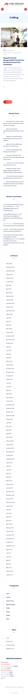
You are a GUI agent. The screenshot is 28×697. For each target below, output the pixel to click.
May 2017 (8, 560)
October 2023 (9, 307)
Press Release (4, 662)
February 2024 (9, 296)
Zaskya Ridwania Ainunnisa (10, 214)
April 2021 (8, 390)
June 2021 (8, 386)
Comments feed (10, 645)
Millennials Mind (10, 604)
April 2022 (8, 357)
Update (8, 615)
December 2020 (10, 405)
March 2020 (9, 437)
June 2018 (8, 513)
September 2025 (10, 271)
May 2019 (8, 473)
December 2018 (10, 491)
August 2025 (9, 274)
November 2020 (10, 408)
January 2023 (9, 332)
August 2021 (9, 379)
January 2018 (9, 531)
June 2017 (8, 556)
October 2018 (9, 499)
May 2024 (8, 285)
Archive (3, 678)
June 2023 (8, 318)
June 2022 (8, 350)
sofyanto (5, 229)
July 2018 (8, 509)
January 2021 (9, 401)
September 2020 (10, 415)
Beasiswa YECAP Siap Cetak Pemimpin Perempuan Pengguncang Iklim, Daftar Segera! (14, 157)
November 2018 (10, 495)
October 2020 (9, 412)
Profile (8, 608)
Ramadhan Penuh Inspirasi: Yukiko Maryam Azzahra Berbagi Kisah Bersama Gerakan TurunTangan (13, 123)
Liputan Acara (17, 52)
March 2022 (9, 361)
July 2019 (8, 466)
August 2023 (9, 314)
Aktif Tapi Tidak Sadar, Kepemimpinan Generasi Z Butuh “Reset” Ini (13, 131)
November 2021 (10, 372)
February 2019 (9, 484)
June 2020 (8, 426)
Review (8, 611)
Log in (7, 638)
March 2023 (9, 328)
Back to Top (15, 692)
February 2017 (9, 571)
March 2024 (9, 292)
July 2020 (8, 423)
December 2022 (10, 336)
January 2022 (9, 365)
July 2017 (8, 553)
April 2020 (8, 433)
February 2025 (9, 278)
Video (7, 619)
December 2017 (10, 535)
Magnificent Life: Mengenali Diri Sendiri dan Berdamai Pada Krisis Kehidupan (13, 61)
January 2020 (9, 444)
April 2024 (8, 289)
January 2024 (9, 300)
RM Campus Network (6, 670)
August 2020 (9, 419)
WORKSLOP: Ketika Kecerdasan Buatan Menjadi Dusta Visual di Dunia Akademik (12, 138)
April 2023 (8, 325)
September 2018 (10, 502)
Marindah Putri (10, 50)
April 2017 (8, 564)
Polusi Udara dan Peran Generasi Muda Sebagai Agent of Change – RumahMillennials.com (13, 237)
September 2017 (10, 546)
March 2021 (9, 394)
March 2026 (9, 263)
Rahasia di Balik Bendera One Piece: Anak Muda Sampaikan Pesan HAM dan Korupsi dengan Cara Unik (13, 183)
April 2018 (8, 520)
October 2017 (9, 542)
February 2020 (9, 441)
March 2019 (9, 480)
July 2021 (8, 383)
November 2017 (10, 538)
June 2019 (8, 470)
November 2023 (10, 303)
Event (7, 593)
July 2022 (8, 347)
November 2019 (10, 452)
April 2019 (8, 477)
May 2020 (8, 430)
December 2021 (10, 368)
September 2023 (10, 310)
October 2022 (9, 343)
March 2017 (9, 567)
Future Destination (5, 664)
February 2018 (9, 528)
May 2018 (8, 517)
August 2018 (9, 506)
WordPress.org (10, 648)
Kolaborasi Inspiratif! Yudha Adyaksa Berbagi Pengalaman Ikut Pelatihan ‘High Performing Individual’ (12, 170)
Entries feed (9, 641)
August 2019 (9, 462)
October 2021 (9, 376)
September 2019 (10, 459)
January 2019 (9, 488)
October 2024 (9, 281)
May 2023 (8, 321)
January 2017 (9, 575)
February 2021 (9, 397)
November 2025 (10, 267)
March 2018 (9, 524)
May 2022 (8, 354)
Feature (8, 597)
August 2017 (9, 549)
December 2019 (10, 448)
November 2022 (10, 339)
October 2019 (9, 455)
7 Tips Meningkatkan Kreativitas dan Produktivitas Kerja (11, 208)
